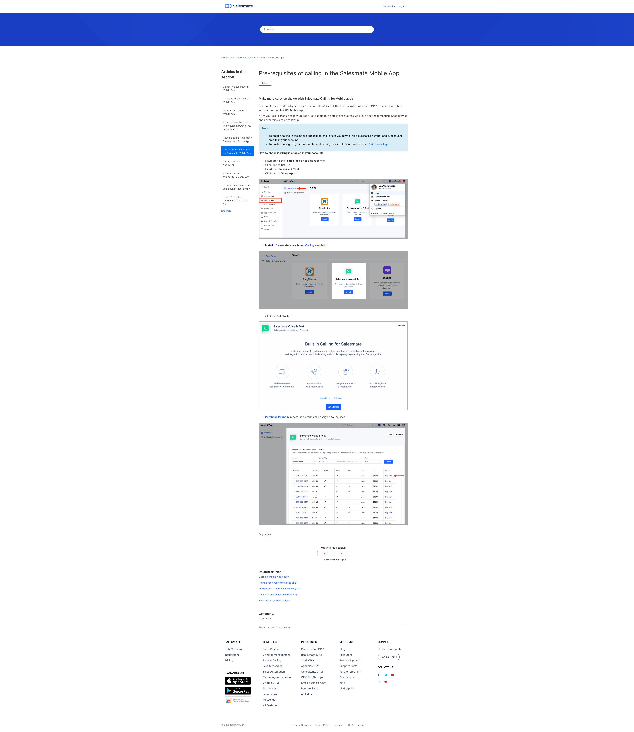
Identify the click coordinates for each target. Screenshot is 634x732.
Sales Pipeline (271, 649)
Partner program (349, 671)
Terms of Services (301, 725)
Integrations (232, 654)
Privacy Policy (322, 725)
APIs (342, 682)
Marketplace (347, 688)
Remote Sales (309, 688)
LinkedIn (270, 535)
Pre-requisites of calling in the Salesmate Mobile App (237, 151)
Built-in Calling (272, 660)
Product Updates (350, 660)
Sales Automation (274, 671)
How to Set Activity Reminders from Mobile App (235, 200)
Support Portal (348, 666)
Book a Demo (388, 657)
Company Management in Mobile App (236, 100)
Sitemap (338, 725)
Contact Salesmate (390, 649)
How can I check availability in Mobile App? (236, 175)
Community (389, 6)
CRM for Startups (312, 677)
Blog (342, 649)
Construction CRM (312, 649)
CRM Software (234, 649)
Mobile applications (245, 57)
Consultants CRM (312, 671)
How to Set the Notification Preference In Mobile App (237, 139)
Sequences (269, 688)
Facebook (261, 535)
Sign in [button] (402, 6)
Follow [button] (265, 83)
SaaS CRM (307, 660)
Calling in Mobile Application (231, 163)
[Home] (239, 6)
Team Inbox (270, 694)
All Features (270, 705)
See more (226, 210)
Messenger (269, 699)
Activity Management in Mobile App (235, 112)
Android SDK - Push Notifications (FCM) (280, 588)
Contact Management (276, 654)
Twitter (266, 535)
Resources (345, 654)
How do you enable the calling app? (278, 582)
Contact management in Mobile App (236, 88)
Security (361, 725)
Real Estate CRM (311, 654)
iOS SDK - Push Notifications (274, 600)
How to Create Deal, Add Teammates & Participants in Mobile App (237, 126)
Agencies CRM (310, 666)
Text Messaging (272, 666)
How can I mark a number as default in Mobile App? (236, 187)
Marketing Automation (277, 677)
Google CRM (271, 682)
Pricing (229, 660)
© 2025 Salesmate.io (232, 724)
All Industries (309, 694)
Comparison (347, 677)
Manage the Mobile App (271, 57)
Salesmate (226, 57)
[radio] (324, 553)
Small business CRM (313, 682)
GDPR (350, 725)
